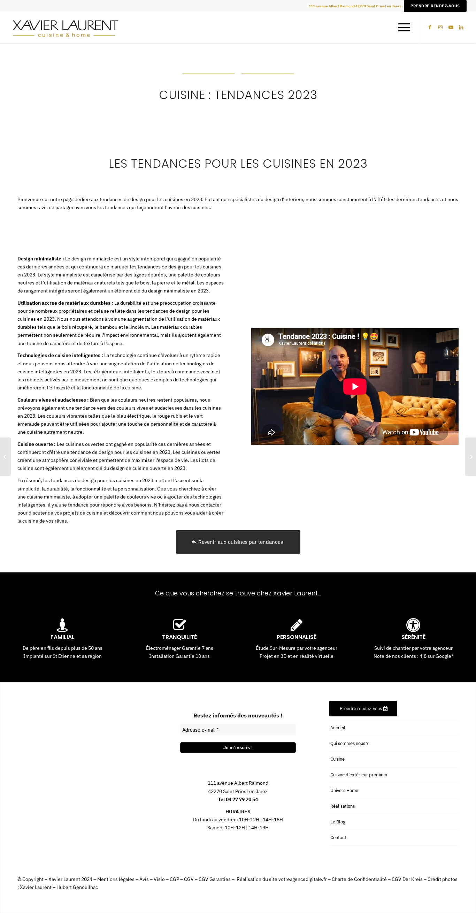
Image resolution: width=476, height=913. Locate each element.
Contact (338, 837)
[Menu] (401, 27)
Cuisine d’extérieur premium (358, 775)
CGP (174, 879)
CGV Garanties (215, 879)
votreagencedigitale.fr (302, 879)
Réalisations (342, 806)
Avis (144, 879)
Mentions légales (116, 879)
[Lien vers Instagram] (440, 27)
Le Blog (337, 822)
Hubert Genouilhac (77, 887)
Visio (159, 879)
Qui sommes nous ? (349, 743)
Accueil (337, 728)
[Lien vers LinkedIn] (461, 27)
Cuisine (337, 759)
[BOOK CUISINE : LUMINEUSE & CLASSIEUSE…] (5, 457)
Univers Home (344, 790)
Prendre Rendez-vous (435, 5)
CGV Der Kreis (407, 879)
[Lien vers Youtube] (451, 27)
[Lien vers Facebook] (430, 27)
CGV (189, 879)
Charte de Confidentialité (359, 879)
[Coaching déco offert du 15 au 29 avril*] (470, 457)
